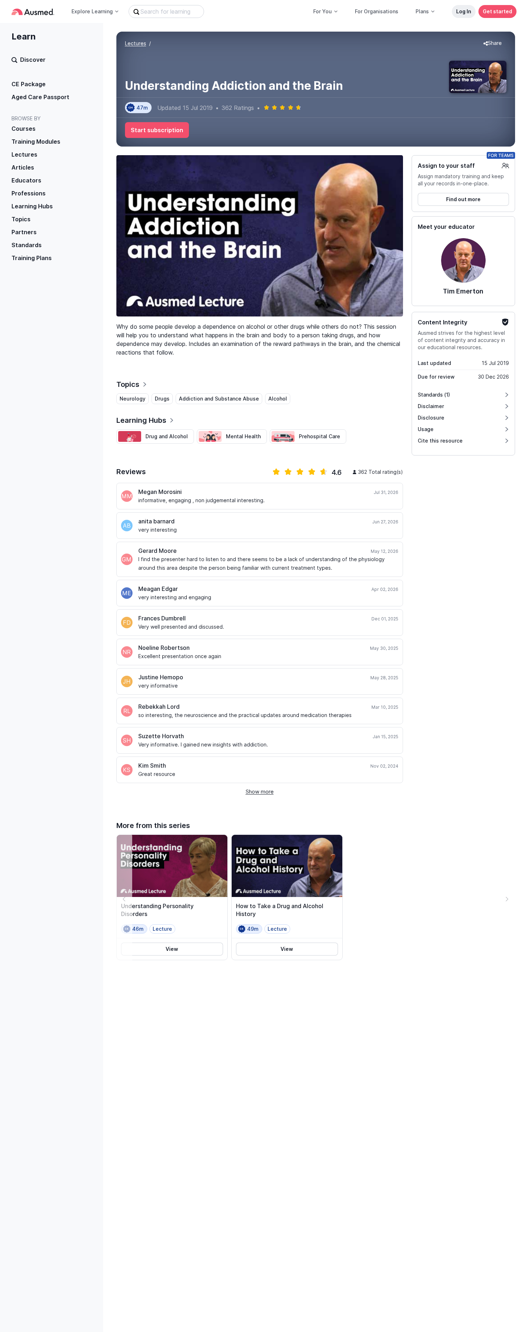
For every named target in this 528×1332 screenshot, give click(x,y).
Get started (497, 11)
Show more (260, 791)
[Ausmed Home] (32, 11)
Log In (463, 11)
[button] (492, 43)
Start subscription (157, 130)
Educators (26, 180)
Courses (23, 128)
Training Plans (31, 258)
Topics (21, 219)
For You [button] (322, 11)
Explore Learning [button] (92, 11)
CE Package (28, 84)
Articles (22, 167)
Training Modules (35, 141)
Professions (28, 193)
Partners (24, 232)
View (172, 949)
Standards (26, 245)
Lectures (24, 154)
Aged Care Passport (40, 97)
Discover (33, 59)
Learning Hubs (32, 206)
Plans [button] (422, 11)
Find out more (463, 199)
